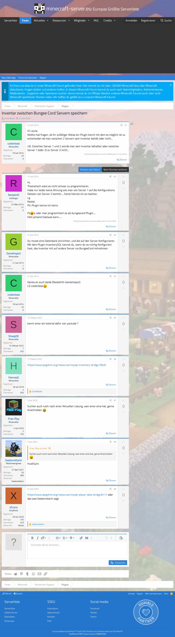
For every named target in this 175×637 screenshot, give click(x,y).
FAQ (96, 20)
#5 (115, 317)
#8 (115, 441)
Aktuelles (39, 20)
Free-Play (13, 419)
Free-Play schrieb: (38, 448)
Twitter (93, 612)
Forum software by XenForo (74, 631)
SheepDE (13, 336)
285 (22, 475)
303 (22, 392)
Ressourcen (59, 20)
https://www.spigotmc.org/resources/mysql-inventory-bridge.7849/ (66, 365)
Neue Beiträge (9, 77)
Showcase (9, 621)
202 (22, 351)
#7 (115, 400)
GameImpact (13, 253)
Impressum (52, 608)
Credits (108, 20)
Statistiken (9, 616)
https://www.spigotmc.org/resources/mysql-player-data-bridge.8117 (67, 495)
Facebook (94, 608)
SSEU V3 (7, 593)
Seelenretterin (13, 460)
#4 (115, 276)
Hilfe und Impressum (153, 593)
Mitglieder (80, 20)
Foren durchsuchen (27, 77)
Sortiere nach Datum (90, 169)
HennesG (13, 377)
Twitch (93, 616)
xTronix (14, 507)
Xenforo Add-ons (110, 631)
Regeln (43, 77)
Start (166, 593)
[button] (47, 20)
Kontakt (131, 593)
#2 (115, 176)
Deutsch (19, 593)
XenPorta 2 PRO (75, 633)
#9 (115, 488)
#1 (126, 125)
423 (22, 522)
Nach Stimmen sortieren (115, 169)
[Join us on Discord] (132, 124)
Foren (25, 20)
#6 (115, 359)
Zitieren (123, 159)
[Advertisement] (87, 49)
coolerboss (9, 118)
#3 (115, 234)
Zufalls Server (11, 612)
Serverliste (10, 20)
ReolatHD (13, 195)
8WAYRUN (102, 633)
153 (22, 434)
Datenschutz (53, 612)
